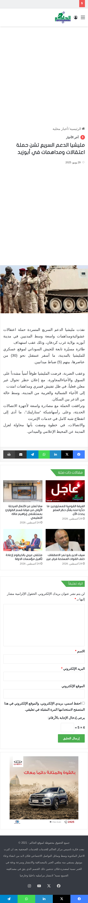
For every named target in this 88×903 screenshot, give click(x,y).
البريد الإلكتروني (73, 668)
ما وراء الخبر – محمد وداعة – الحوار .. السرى (48, 4)
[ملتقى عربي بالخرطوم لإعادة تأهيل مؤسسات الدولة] (22, 540)
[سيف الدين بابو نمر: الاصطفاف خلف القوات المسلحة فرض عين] (65, 540)
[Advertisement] (44, 74)
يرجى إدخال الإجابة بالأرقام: (66, 717)
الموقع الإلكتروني (73, 686)
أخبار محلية (60, 129)
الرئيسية (76, 129)
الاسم (80, 651)
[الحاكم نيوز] (63, 17)
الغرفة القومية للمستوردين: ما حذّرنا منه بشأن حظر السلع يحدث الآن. (66, 510)
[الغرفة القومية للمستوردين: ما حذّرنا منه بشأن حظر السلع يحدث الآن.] (65, 491)
